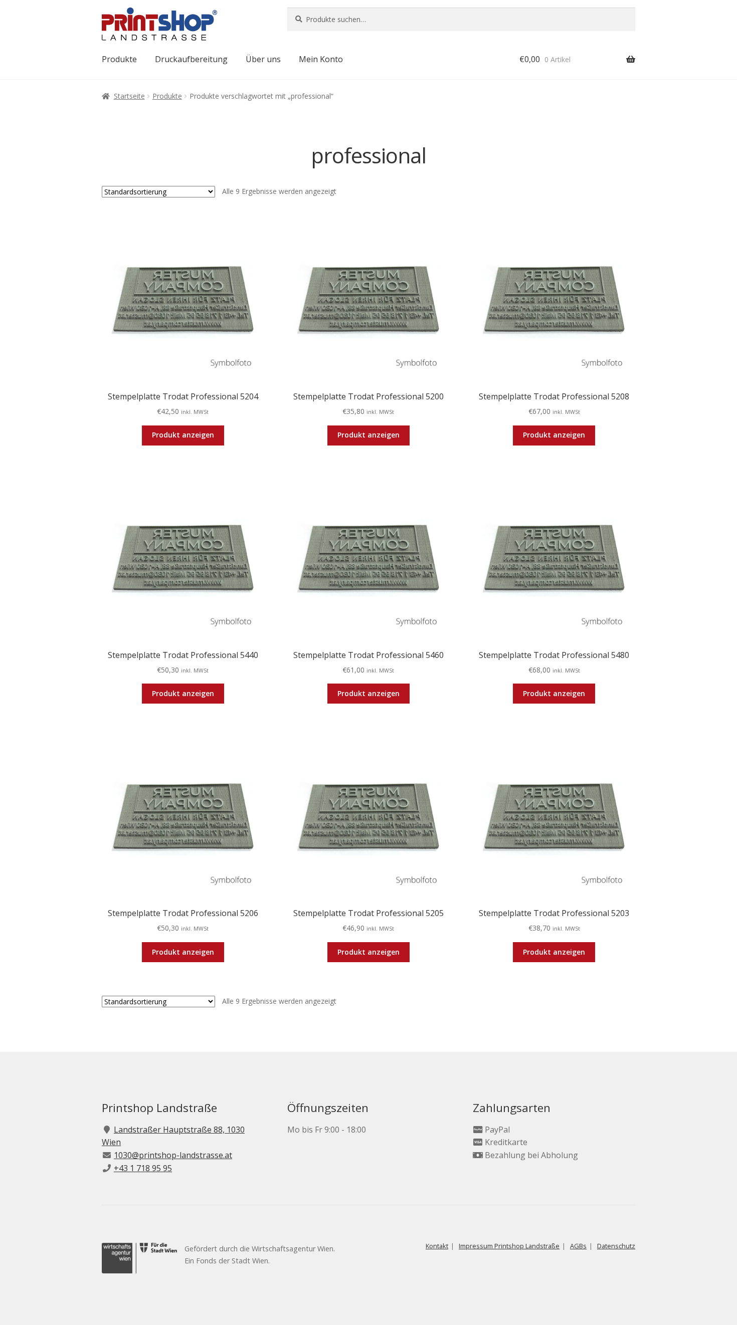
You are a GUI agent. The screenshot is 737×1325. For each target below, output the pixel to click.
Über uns (263, 59)
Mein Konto (321, 59)
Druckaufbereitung (191, 59)
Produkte (119, 59)
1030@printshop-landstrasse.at (173, 1155)
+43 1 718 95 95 (143, 1168)
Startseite (129, 96)
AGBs (578, 1245)
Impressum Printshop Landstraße (509, 1245)
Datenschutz (616, 1245)
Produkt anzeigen (183, 434)
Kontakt (437, 1245)
